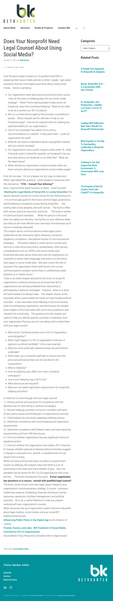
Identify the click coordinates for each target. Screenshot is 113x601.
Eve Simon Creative (37, 595)
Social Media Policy (21, 549)
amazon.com (10, 67)
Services (7, 576)
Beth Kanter (56, 13)
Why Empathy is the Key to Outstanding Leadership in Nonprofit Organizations (92, 146)
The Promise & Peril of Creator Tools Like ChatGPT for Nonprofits (92, 189)
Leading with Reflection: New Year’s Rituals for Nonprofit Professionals (92, 126)
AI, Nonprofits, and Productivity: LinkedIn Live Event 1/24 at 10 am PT (91, 107)
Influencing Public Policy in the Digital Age (26, 520)
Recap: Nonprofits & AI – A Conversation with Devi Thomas (93, 86)
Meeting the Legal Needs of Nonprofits (25, 192)
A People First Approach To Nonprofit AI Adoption (93, 70)
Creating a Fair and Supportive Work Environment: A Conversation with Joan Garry (92, 168)
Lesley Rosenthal (58, 192)
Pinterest (22, 67)
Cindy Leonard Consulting (66, 595)
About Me (7, 573)
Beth (17, 67)
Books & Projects (10, 580)
